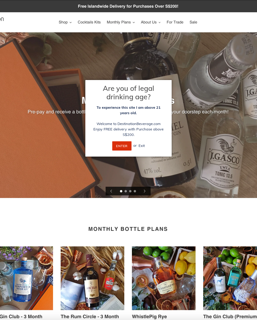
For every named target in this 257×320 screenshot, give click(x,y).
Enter (121, 146)
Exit (142, 145)
